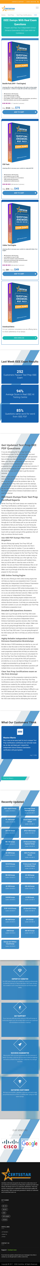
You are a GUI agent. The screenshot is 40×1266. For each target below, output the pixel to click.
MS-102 (5, 1206)
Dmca (3, 1236)
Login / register (31, 1)
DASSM (5, 1219)
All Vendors (5, 1232)
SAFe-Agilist (6, 1216)
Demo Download (19, 338)
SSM (4, 1213)
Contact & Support (18, 1)
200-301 (5, 1209)
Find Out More (8, 778)
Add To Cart (19, 112)
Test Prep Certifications (24, 15)
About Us (4, 1234)
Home (3, 15)
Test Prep (11, 15)
